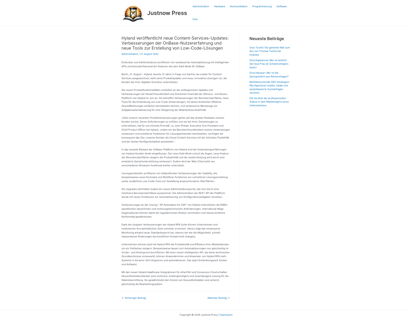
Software (281, 6)
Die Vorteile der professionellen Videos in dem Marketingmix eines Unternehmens (269, 102)
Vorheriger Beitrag (134, 298)
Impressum (226, 314)
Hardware (219, 6)
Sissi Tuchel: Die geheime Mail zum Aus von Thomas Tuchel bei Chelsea (269, 51)
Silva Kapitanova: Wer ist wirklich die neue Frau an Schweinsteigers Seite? (268, 64)
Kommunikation (239, 6)
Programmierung (262, 6)
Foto (195, 19)
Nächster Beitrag (219, 298)
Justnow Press (167, 12)
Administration (201, 6)
